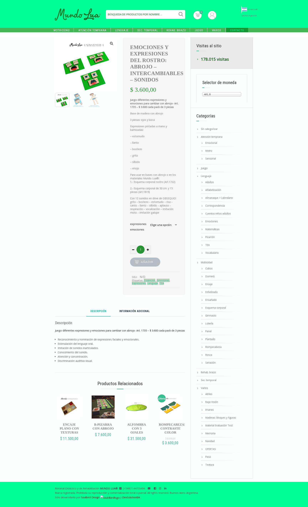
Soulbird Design (90, 497)
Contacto (237, 30)
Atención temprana (92, 30)
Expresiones (139, 283)
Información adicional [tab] (134, 311)
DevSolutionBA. (131, 497)
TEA (161, 283)
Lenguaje (122, 30)
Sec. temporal (147, 30)
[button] (111, 43)
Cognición (149, 280)
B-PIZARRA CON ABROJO (103, 426)
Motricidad (62, 30)
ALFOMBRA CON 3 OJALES (136, 428)
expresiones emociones (138, 226)
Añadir (147, 262)
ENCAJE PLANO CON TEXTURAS (69, 428)
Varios (216, 30)
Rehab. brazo (176, 30)
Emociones (163, 280)
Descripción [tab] (98, 311)
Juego (199, 30)
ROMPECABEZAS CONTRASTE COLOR (170, 428)
